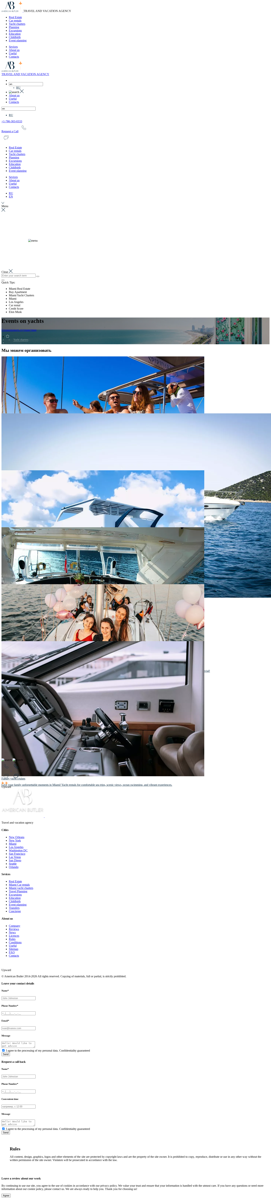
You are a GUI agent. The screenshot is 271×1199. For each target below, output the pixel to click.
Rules (12, 939)
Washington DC (18, 850)
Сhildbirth (15, 37)
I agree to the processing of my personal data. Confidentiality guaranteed (48, 1050)
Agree (6, 1195)
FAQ (12, 952)
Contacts (14, 56)
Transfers (14, 907)
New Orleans (16, 837)
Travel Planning (18, 891)
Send (5, 1054)
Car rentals (15, 20)
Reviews (14, 929)
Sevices (13, 46)
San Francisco (17, 853)
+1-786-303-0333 (11, 121)
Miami (12, 843)
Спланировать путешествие (19, 330)
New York (15, 840)
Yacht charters (17, 23)
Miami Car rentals (19, 884)
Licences (14, 935)
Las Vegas (15, 857)
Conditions (15, 942)
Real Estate (15, 17)
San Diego (15, 860)
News (12, 932)
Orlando (13, 867)
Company (14, 925)
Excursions (15, 30)
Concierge (15, 911)
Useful (13, 53)
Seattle (13, 863)
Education (15, 33)
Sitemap (13, 949)
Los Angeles (16, 847)
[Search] (2, 280)
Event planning (18, 40)
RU (11, 193)
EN (11, 196)
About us (14, 50)
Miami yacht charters (21, 888)
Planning (14, 27)
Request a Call (9, 131)
